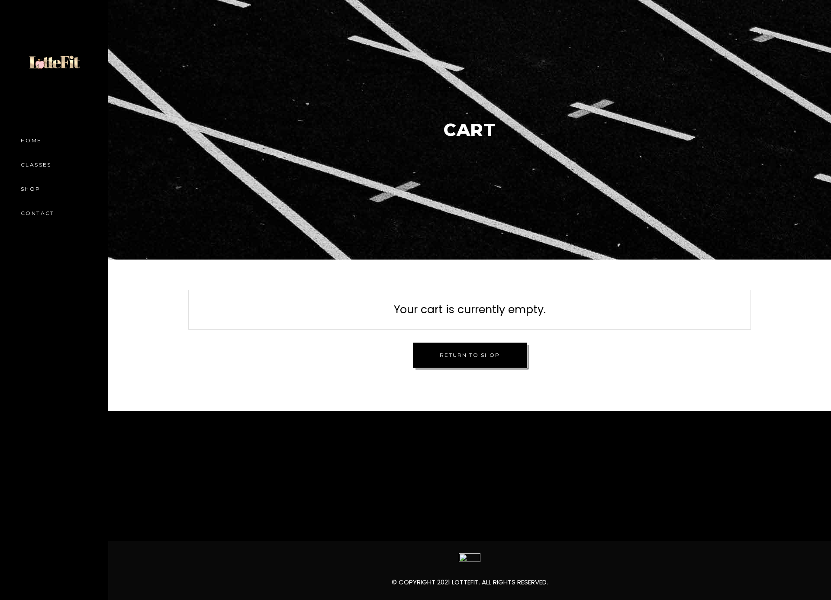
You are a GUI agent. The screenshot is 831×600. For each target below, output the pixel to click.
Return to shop (470, 355)
